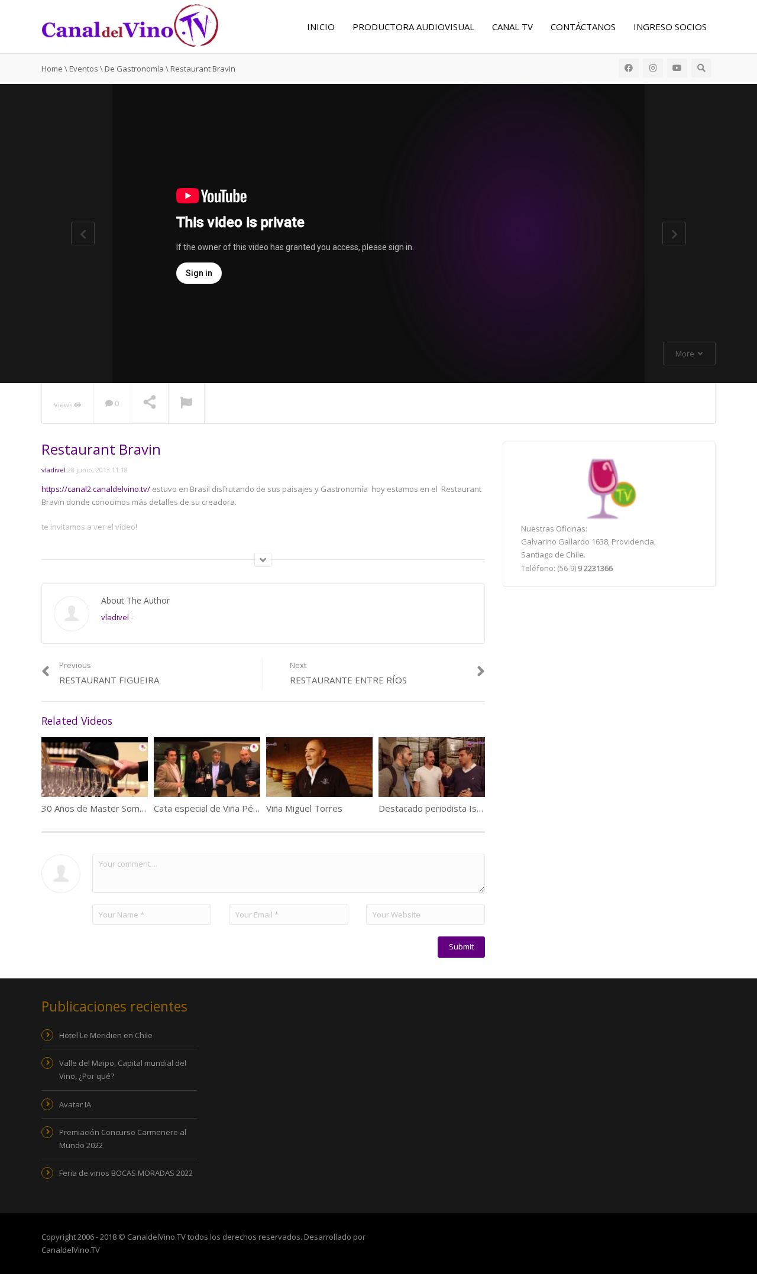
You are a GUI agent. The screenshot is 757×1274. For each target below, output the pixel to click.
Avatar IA (75, 1104)
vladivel (53, 469)
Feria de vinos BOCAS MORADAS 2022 (126, 1173)
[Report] (186, 403)
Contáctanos (583, 27)
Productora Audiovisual (413, 27)
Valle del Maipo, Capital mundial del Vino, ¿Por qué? (122, 1069)
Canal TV (512, 27)
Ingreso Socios (670, 27)
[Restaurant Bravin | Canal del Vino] (130, 24)
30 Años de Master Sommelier (103, 808)
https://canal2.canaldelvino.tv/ (95, 489)
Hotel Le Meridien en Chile (106, 1035)
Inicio (321, 27)
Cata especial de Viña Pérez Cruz (220, 808)
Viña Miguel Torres (304, 808)
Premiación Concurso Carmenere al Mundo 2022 (122, 1138)
